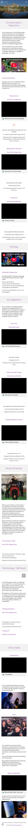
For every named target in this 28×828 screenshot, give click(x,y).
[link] (14, 111)
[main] (14, 9)
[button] (2, 2)
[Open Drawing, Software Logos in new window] (24, 576)
